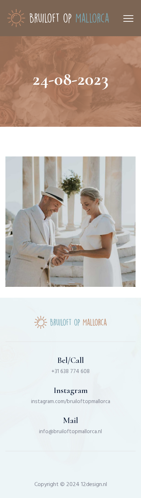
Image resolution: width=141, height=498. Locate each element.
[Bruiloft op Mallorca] (58, 18)
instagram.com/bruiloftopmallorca (70, 401)
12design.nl (94, 484)
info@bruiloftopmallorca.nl (70, 431)
